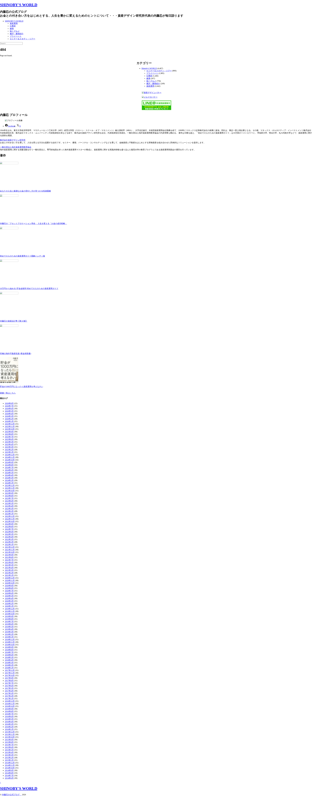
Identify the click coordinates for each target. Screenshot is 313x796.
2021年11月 (10, 550)
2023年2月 (9, 511)
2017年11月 (10, 673)
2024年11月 (10, 457)
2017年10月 (10, 675)
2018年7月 (9, 652)
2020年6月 (9, 593)
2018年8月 (9, 650)
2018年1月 (9, 668)
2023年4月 (9, 506)
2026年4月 (9, 414)
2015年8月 (9, 742)
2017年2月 (9, 696)
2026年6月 (9, 408)
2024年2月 (9, 480)
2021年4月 (9, 568)
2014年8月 (9, 773)
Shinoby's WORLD (149, 68)
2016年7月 (9, 714)
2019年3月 (9, 632)
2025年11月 (10, 426)
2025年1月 (9, 452)
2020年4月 (9, 598)
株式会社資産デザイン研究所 (12, 140)
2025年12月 (10, 424)
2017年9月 (9, 678)
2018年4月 (9, 660)
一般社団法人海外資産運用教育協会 (15, 147)
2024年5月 (9, 473)
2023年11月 (10, 488)
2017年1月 (9, 698)
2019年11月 (10, 611)
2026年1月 (9, 421)
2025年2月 (9, 450)
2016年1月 (9, 729)
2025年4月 (9, 444)
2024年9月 (9, 462)
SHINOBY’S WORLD (14, 21)
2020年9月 (9, 586)
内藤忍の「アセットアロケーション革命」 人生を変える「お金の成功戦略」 (33, 223)
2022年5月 (9, 534)
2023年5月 (9, 503)
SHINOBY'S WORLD (18, 5)
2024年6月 (9, 470)
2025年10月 (10, 429)
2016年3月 (9, 724)
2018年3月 (9, 663)
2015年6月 (9, 747)
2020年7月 (9, 591)
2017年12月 (10, 670)
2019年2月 (9, 634)
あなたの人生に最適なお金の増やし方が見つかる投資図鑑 (25, 191)
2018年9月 (9, 647)
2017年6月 (9, 686)
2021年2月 (9, 573)
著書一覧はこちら (8, 393)
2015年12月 (10, 732)
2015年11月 (10, 734)
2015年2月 (9, 758)
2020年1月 (9, 606)
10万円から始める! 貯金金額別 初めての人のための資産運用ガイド (29, 288)
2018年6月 (9, 655)
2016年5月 (9, 719)
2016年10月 (10, 706)
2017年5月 (9, 688)
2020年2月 (9, 604)
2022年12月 (10, 516)
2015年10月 (10, 737)
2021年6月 (9, 562)
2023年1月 (9, 514)
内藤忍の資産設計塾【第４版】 (13, 321)
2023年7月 (9, 498)
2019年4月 (9, 629)
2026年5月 (9, 411)
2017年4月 (9, 691)
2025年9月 (9, 432)
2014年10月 (10, 768)
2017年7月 (9, 683)
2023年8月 (9, 496)
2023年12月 (10, 485)
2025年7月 (9, 437)
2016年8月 (9, 711)
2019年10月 (10, 614)
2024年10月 (10, 460)
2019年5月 (9, 627)
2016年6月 (9, 716)
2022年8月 (9, 527)
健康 (12, 28)
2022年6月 (9, 532)
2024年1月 (9, 483)
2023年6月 (9, 501)
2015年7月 (9, 745)
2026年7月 (9, 406)
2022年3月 (9, 539)
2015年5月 (9, 750)
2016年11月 (10, 704)
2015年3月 (9, 755)
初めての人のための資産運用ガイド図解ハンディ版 (22, 256)
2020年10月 (10, 583)
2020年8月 (9, 588)
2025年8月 (9, 434)
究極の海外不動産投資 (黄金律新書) (15, 353)
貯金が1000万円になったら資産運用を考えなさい (21, 386)
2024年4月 (9, 475)
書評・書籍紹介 (16, 34)
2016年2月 (9, 727)
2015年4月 (9, 752)
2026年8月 (9, 403)
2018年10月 (10, 645)
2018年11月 (10, 642)
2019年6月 (9, 624)
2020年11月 (10, 580)
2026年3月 (9, 416)
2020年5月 (9, 596)
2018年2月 (9, 665)
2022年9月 (9, 524)
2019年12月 (10, 609)
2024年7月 (9, 468)
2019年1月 (9, 637)
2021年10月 (10, 552)
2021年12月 (10, 547)
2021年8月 (9, 557)
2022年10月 (10, 521)
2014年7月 (9, 775)
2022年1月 (9, 544)
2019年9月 (9, 616)
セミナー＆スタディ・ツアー (22, 39)
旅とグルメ (15, 31)
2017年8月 (9, 681)
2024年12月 (10, 455)
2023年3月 (9, 509)
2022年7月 (9, 529)
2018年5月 (9, 657)
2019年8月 (9, 619)
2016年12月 (10, 701)
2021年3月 (9, 570)
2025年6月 (9, 439)
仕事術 (13, 26)
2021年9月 (9, 555)
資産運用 (14, 23)
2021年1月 (9, 575)
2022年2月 (9, 542)
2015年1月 (9, 760)
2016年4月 (9, 722)
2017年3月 (9, 693)
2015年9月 (9, 740)
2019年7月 (9, 621)
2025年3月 (9, 447)
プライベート (16, 36)
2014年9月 (9, 770)
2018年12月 (10, 639)
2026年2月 (9, 419)
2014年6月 (9, 778)
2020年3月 (9, 601)
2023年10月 (10, 491)
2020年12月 (10, 578)
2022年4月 (9, 537)
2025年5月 (9, 442)
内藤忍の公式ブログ (12, 795)
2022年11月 (10, 519)
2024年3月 (9, 478)
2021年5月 (9, 565)
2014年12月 (10, 763)
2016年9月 (9, 709)
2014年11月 (10, 765)
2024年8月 (9, 465)
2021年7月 (9, 560)
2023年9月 (9, 493)
